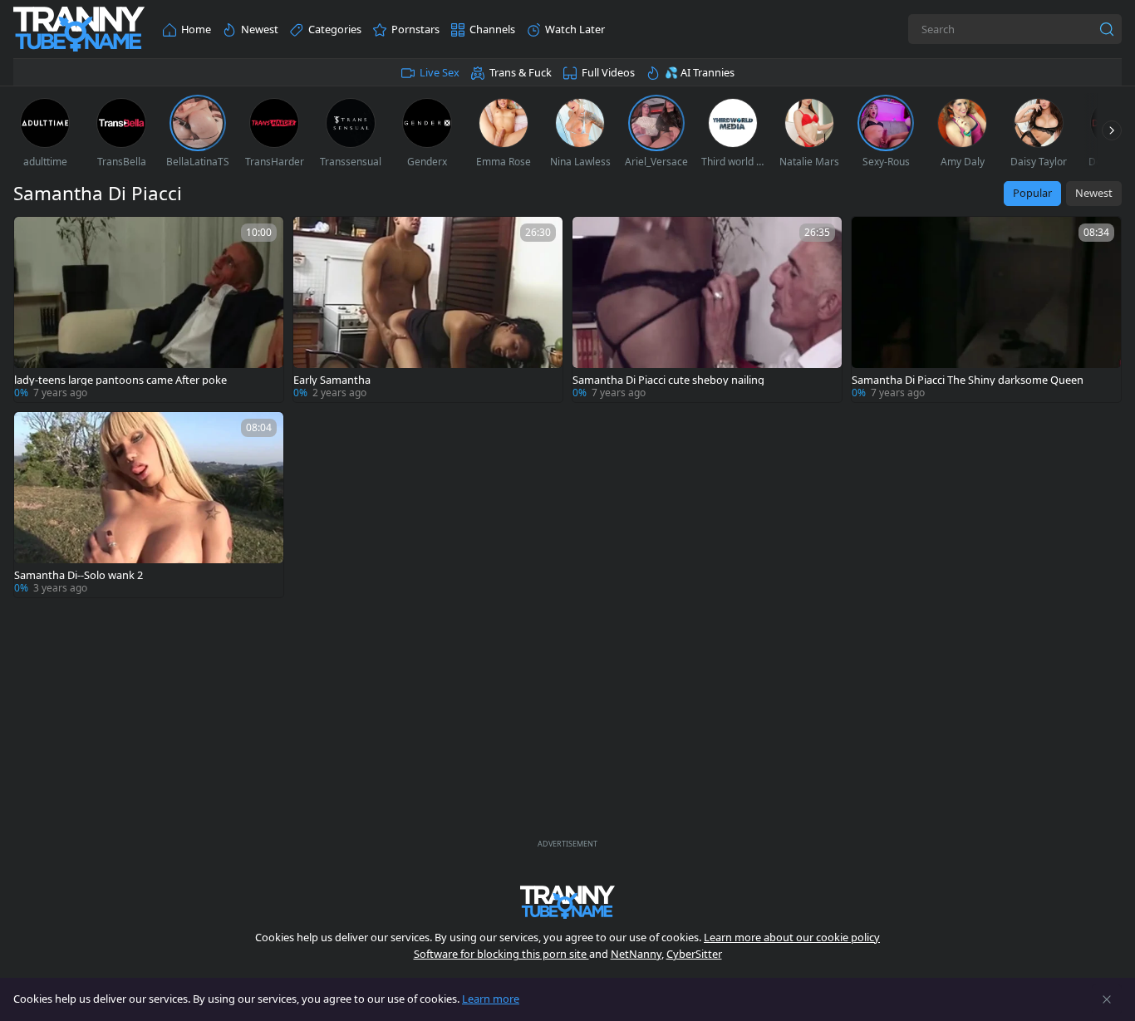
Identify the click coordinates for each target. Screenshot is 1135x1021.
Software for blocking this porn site (501, 953)
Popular (1032, 192)
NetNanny (636, 953)
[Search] (1107, 29)
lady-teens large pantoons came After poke (120, 380)
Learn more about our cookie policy (792, 937)
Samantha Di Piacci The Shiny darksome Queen (967, 380)
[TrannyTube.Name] (79, 29)
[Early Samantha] (428, 309)
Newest (1094, 192)
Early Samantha (332, 380)
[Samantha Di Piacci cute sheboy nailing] (707, 309)
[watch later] (34, 236)
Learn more (490, 998)
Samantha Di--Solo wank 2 (78, 575)
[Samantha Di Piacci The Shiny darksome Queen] (986, 309)
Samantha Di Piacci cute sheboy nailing (668, 380)
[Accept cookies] (1107, 999)
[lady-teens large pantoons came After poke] (148, 309)
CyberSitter (694, 953)
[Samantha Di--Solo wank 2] (148, 504)
